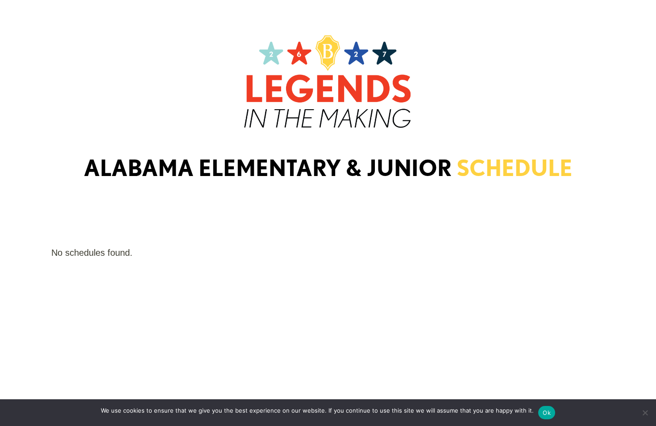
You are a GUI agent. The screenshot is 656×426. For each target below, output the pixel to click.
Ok (547, 412)
